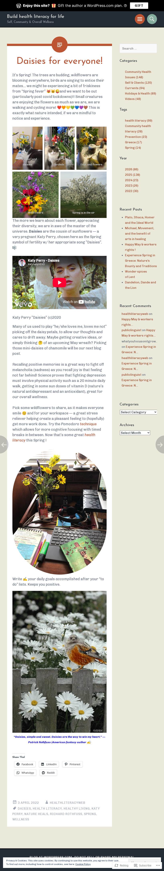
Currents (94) (135, 88)
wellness (20, 819)
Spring (90, 814)
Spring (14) (133, 148)
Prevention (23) (136, 137)
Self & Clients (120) (138, 82)
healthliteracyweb (67, 803)
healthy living (77, 808)
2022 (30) (131, 191)
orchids (59, 164)
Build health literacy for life (35, 16)
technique (88, 424)
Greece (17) (133, 142)
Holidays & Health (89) (140, 93)
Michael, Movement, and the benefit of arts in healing (139, 233)
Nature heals (36, 814)
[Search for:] (138, 48)
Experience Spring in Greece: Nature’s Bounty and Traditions (141, 260)
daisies (27, 164)
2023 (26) (131, 185)
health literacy (47, 808)
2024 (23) (131, 180)
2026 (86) (131, 169)
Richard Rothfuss (66, 814)
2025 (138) (132, 175)
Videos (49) (133, 99)
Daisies (24, 808)
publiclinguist (131, 330)
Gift (139, 5)
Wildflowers (35, 212)
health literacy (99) (138, 120)
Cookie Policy (83, 864)
